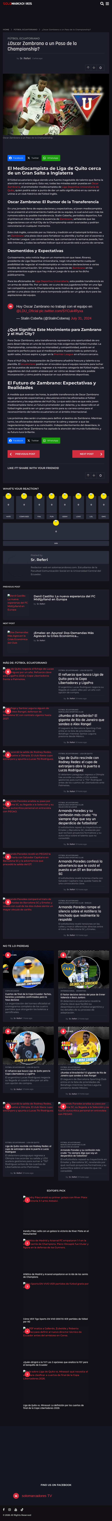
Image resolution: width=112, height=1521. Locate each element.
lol (91, 517)
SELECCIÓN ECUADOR (67, 807)
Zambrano (66, 219)
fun (52, 517)
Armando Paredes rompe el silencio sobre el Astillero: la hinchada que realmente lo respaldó (79, 913)
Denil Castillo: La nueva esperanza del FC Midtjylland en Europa (64, 598)
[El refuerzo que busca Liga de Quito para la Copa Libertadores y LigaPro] (28, 679)
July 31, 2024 (81, 318)
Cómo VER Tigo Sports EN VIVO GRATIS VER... (17, 1452)
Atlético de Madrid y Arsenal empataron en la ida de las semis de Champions (55, 1276)
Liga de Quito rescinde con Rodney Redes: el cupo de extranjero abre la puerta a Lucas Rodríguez (79, 764)
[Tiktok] (22, 1509)
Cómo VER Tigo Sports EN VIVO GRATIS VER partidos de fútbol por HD (55, 1320)
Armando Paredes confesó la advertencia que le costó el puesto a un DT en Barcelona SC (80, 867)
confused (24, 517)
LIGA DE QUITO (86, 670)
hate (8, 517)
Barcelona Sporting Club (70, 712)
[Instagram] (9, 1509)
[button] (102, 4)
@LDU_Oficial (27, 311)
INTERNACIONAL (68, 991)
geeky (65, 517)
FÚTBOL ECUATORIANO (24, 38)
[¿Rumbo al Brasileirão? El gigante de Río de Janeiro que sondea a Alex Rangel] (28, 719)
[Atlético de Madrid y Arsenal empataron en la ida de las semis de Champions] (56, 1255)
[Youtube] (15, 1509)
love (78, 517)
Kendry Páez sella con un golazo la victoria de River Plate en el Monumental (56, 1232)
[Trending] (8, 672)
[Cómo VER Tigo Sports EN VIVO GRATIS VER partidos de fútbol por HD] (56, 1299)
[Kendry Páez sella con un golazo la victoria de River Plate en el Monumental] (56, 1212)
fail (39, 517)
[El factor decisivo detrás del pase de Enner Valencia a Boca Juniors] (83, 969)
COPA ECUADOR (12, 991)
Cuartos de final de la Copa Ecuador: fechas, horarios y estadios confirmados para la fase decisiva (28, 997)
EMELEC (88, 903)
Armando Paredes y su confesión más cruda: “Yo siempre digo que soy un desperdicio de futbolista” (78, 817)
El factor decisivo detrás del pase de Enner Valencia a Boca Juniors (83, 996)
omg (104, 517)
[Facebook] (4, 1509)
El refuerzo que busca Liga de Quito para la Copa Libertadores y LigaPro (80, 678)
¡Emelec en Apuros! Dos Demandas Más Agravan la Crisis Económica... (64, 634)
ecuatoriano (28, 364)
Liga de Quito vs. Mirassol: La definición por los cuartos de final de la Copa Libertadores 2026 (53, 1407)
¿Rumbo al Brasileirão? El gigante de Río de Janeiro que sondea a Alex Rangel (81, 719)
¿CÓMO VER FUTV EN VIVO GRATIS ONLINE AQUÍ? (76, 1453)
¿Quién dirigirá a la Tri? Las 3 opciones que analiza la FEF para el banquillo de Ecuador (55, 1364)
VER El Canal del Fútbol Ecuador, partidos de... (46, 1452)
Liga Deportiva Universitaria (52, 281)
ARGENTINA (81, 991)
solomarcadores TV (37, 1496)
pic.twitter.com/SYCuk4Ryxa (61, 311)
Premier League (63, 354)
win (56, 543)
